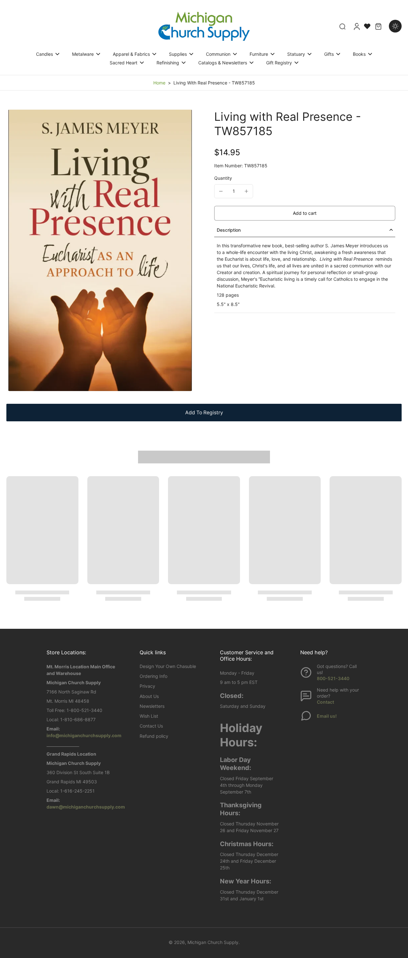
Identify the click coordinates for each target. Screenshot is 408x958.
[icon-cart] (378, 26)
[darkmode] (395, 26)
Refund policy (154, 736)
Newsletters (152, 706)
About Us (149, 696)
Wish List (149, 716)
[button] (304, 213)
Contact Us (151, 726)
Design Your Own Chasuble (168, 666)
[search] (342, 26)
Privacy (147, 686)
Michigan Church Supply (212, 942)
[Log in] (356, 26)
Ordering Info (153, 676)
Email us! (327, 716)
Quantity (223, 178)
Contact (325, 702)
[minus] (221, 191)
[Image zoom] (100, 250)
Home (159, 82)
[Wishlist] (367, 26)
